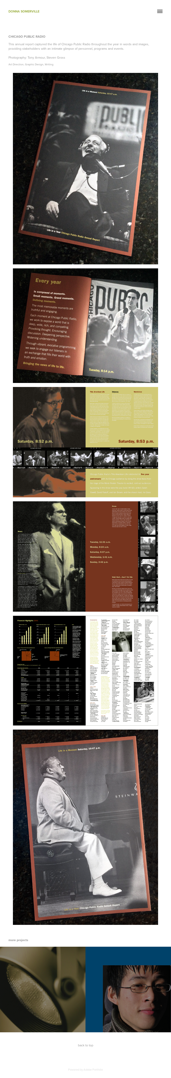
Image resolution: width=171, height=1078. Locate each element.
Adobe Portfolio (93, 1070)
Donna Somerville (23, 11)
